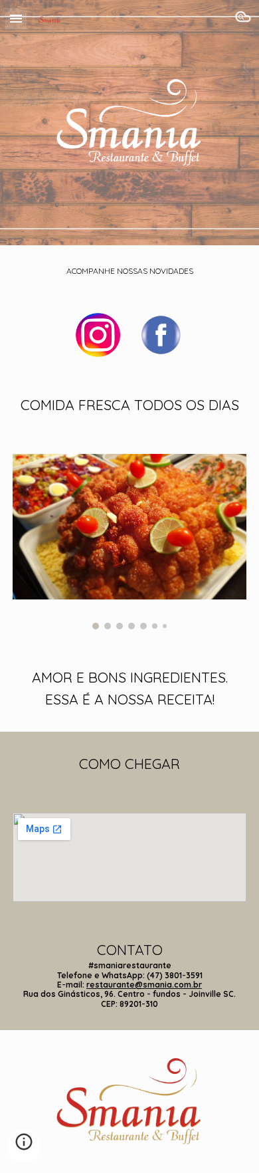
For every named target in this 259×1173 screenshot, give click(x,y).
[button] (16, 18)
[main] (129, 271)
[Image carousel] (129, 541)
